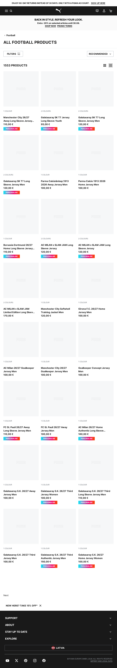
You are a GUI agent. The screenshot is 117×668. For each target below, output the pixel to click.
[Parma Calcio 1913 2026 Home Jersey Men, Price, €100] (96, 162)
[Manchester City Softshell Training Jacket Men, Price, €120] (58, 290)
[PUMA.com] (58, 11)
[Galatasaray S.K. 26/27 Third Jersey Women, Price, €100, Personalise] (58, 474)
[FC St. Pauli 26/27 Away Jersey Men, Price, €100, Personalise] (58, 410)
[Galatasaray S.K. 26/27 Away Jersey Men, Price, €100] (21, 472)
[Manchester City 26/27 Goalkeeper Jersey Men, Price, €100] (58, 349)
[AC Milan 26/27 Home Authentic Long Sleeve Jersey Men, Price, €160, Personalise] (96, 410)
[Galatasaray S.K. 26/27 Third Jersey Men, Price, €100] (21, 536)
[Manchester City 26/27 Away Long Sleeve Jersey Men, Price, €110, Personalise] (21, 101)
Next (6, 595)
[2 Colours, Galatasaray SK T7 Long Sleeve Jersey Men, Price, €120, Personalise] (96, 101)
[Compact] (105, 65)
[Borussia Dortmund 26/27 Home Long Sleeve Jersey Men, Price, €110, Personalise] (21, 228)
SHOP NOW (50, 26)
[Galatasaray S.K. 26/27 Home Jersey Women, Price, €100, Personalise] (96, 538)
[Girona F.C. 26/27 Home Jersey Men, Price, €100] (96, 290)
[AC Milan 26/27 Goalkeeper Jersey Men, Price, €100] (21, 349)
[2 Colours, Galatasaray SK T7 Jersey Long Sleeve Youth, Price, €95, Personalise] (58, 101)
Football (10, 35)
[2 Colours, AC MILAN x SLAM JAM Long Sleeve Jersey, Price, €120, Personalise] (58, 228)
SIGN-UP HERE (98, 3)
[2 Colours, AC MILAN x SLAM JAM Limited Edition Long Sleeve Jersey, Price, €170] (21, 290)
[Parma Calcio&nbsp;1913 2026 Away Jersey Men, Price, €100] (58, 162)
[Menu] (6, 11)
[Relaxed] (111, 65)
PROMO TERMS (64, 26)
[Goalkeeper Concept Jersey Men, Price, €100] (96, 349)
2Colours (46, 111)
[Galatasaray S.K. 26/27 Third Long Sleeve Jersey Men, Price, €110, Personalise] (96, 474)
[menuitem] (7, 660)
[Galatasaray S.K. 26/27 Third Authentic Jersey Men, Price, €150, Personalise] (58, 538)
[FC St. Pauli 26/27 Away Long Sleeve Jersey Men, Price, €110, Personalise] (21, 410)
